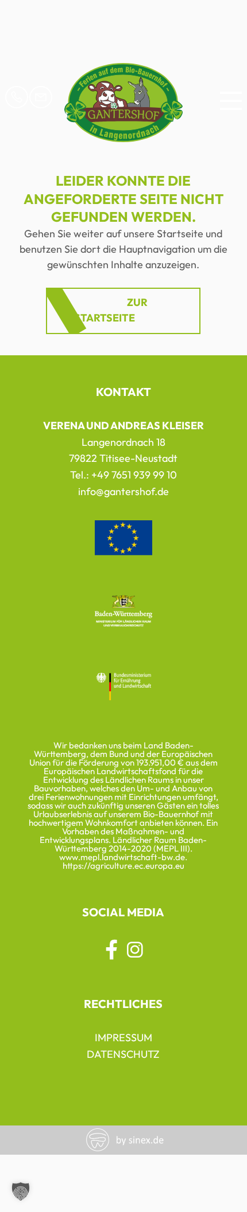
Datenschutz (123, 1054)
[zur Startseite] (123, 135)
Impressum (123, 1037)
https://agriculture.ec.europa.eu (123, 865)
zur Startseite (111, 310)
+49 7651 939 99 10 (134, 474)
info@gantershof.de (123, 491)
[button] (20, 1191)
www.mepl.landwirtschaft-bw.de (122, 857)
